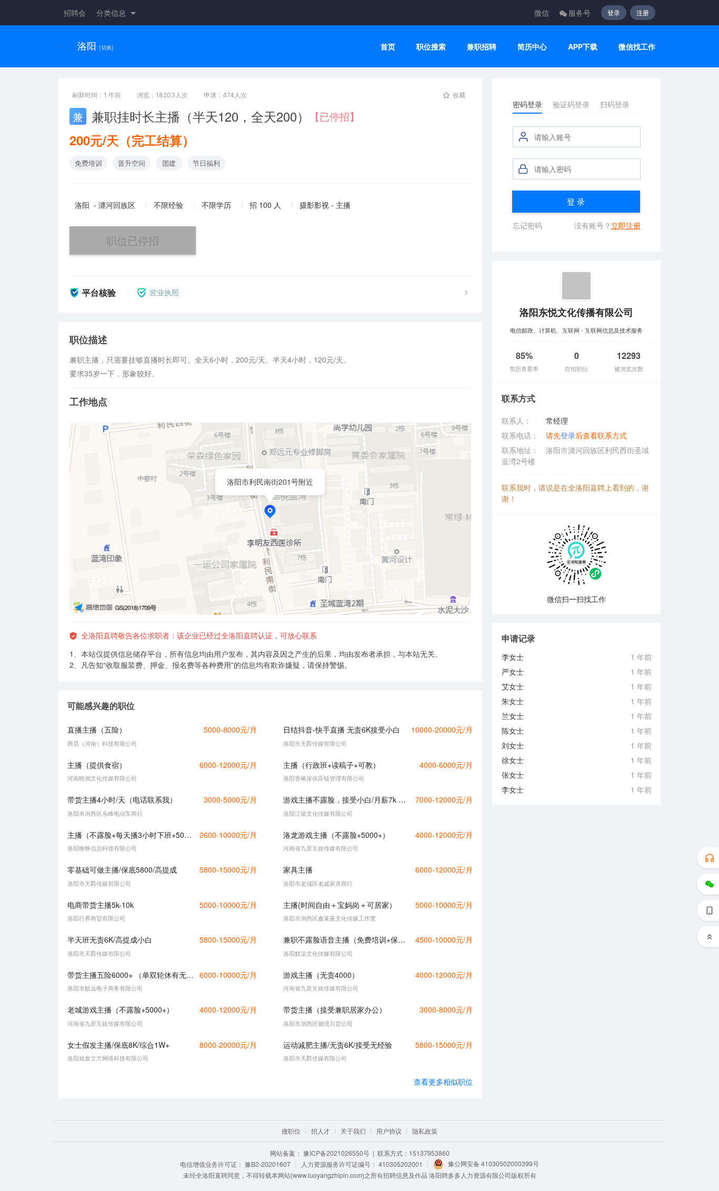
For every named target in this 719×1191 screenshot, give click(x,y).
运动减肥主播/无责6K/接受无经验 (337, 1044)
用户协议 (389, 1130)
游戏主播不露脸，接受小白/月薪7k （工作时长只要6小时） (346, 799)
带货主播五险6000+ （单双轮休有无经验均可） (130, 974)
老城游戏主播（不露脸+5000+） (120, 1009)
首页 (388, 46)
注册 (642, 12)
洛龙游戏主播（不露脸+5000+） (336, 834)
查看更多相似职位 (443, 1081)
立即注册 (626, 225)
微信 (541, 12)
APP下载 (582, 46)
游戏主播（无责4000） (321, 974)
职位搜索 (431, 46)
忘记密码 (527, 225)
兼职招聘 (481, 46)
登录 (613, 12)
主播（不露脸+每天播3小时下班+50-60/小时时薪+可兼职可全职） (130, 834)
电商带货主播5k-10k (100, 904)
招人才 (320, 1130)
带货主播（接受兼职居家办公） (334, 1009)
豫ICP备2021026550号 (336, 1152)
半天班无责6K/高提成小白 (109, 939)
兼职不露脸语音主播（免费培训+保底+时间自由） (346, 939)
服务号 (579, 12)
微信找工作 (636, 46)
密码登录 (527, 104)
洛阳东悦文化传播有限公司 (576, 311)
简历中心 (532, 46)
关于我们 (353, 1130)
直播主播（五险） (96, 729)
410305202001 (400, 1163)
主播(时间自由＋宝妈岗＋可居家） (339, 904)
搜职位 (291, 1130)
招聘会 (75, 12)
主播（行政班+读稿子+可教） (331, 764)
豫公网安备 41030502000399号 (493, 1163)
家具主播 (298, 869)
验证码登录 (571, 104)
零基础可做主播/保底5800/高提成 (122, 869)
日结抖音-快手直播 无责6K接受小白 (341, 729)
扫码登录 (615, 104)
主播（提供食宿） (96, 764)
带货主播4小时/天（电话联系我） (122, 799)
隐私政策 (424, 1130)
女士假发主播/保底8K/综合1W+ (118, 1044)
